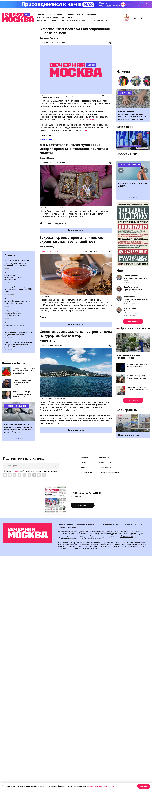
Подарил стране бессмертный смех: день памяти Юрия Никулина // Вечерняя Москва (136, 81)
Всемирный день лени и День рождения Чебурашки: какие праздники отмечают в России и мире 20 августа (18, 428)
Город (6, 268)
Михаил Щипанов (131, 276)
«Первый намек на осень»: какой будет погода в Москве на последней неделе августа (17, 263)
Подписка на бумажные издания (88, 524)
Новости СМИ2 (46, 139)
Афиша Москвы (58, 20)
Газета (52, 14)
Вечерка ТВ (41, 14)
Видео (55, 17)
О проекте (133, 400)
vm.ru (128, 535)
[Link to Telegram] (29, 475)
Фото (48, 17)
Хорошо (144, 786)
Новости (40, 17)
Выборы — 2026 (100, 20)
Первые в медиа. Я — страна (79, 20)
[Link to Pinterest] (44, 475)
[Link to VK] (10, 475)
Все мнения (133, 321)
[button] (6, 411)
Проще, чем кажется (130, 164)
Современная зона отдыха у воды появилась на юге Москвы (18, 324)
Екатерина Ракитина (49, 38)
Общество (8, 338)
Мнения (122, 270)
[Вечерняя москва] (27, 533)
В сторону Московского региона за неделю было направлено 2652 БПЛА (18, 289)
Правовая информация (67, 527)
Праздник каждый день (16, 406)
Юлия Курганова (47, 341)
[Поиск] (135, 18)
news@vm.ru (97, 539)
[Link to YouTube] (24, 475)
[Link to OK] (14, 475)
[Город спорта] (126, 17)
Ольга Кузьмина (130, 308)
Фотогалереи (86, 472)
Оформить (82, 505)
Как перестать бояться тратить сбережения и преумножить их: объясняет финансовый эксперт (133, 98)
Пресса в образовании (86, 14)
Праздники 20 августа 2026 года (18, 411)
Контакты (138, 524)
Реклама (69, 524)
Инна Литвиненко (131, 287)
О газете (61, 524)
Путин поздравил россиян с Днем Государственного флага (18, 334)
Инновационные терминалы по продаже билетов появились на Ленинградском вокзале (17, 301)
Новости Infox (14, 363)
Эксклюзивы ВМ (43, 20)
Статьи (84, 463)
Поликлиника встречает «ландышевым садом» (128, 356)
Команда (128, 524)
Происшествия (9, 294)
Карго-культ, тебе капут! (133, 290)
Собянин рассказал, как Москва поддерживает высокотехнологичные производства (17, 276)
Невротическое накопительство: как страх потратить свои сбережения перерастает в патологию (132, 115)
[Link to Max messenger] (5, 475)
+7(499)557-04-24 (126, 537)
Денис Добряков (130, 296)
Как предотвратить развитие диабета (133, 170)
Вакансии (119, 524)
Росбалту (91, 119)
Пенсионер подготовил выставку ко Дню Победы (137, 388)
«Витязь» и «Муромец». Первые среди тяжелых (136, 377)
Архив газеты (105, 463)
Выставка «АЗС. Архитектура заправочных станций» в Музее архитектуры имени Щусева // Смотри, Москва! (123, 81)
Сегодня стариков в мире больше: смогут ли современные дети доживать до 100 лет (18, 344)
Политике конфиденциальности (102, 786)
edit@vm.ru (62, 539)
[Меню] (148, 18)
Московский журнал (65, 14)
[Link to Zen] (19, 475)
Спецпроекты (66, 17)
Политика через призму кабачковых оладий (133, 312)
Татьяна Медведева (49, 158)
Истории (123, 71)
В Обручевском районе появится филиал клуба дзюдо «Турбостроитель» (17, 313)
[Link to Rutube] (39, 475)
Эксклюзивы (125, 93)
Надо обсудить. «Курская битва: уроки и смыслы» (133, 140)
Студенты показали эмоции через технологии (138, 365)
